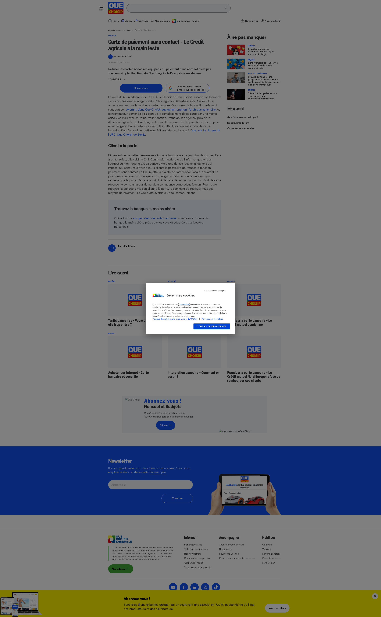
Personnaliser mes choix (212, 319)
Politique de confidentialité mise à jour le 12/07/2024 (175, 319)
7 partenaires (184, 304)
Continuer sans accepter (214, 291)
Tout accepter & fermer (211, 326)
